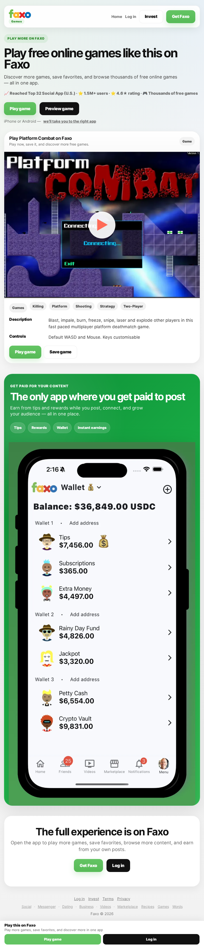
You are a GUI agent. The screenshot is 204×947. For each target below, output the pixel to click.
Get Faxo (181, 16)
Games (163, 906)
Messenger (47, 906)
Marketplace (127, 906)
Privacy (123, 898)
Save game (60, 351)
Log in (130, 16)
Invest (151, 16)
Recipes (147, 906)
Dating (67, 906)
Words (177, 906)
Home (116, 16)
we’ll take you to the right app (69, 121)
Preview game (59, 108)
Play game (20, 108)
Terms (108, 898)
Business (86, 906)
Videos (105, 906)
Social (26, 906)
